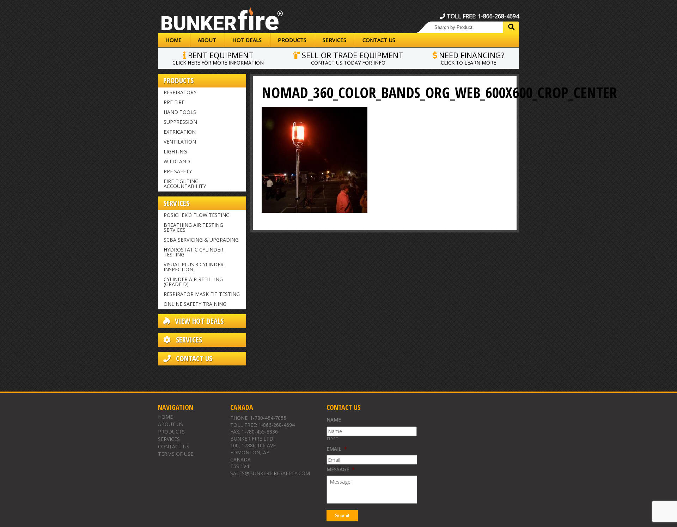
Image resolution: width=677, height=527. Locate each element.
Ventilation (180, 141)
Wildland (177, 161)
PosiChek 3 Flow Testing (197, 215)
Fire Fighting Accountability (185, 183)
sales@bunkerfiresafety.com (270, 473)
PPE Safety (178, 171)
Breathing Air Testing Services (193, 227)
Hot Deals (247, 39)
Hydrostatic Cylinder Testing (193, 252)
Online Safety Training (195, 304)
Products (292, 39)
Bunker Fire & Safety (222, 20)
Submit (342, 515)
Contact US (193, 358)
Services (334, 39)
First (332, 439)
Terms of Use (175, 453)
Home (173, 39)
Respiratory (180, 92)
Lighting (175, 151)
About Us (170, 424)
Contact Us (378, 39)
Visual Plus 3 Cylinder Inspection (194, 267)
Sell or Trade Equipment (351, 57)
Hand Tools (180, 112)
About (207, 39)
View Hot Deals (198, 321)
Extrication (180, 131)
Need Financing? (471, 57)
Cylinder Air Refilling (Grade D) (193, 281)
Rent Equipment (218, 57)
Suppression (180, 122)
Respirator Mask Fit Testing (202, 294)
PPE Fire (174, 102)
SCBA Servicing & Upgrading (201, 239)
